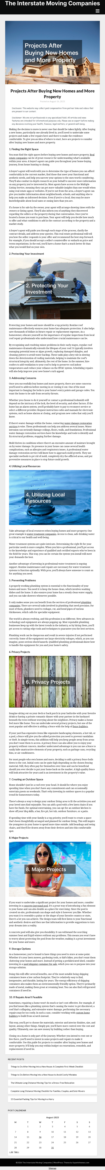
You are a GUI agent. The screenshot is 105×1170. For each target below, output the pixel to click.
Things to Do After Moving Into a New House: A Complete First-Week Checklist (47, 1066)
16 (40, 1137)
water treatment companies (41, 534)
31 (52, 1147)
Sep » (16, 1152)
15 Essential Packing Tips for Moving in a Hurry (32, 1099)
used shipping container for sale (40, 964)
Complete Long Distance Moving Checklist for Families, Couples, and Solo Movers (48, 1091)
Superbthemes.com (81, 1162)
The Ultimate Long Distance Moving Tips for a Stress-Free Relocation (42, 1083)
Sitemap (52, 1168)
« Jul (11, 1152)
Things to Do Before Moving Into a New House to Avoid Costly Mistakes (44, 1074)
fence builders (80, 726)
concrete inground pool (36, 905)
